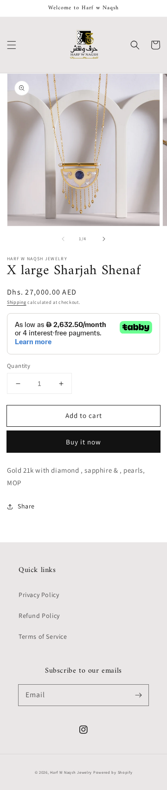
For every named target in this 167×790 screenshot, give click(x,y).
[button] (11, 45)
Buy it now (83, 441)
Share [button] (26, 506)
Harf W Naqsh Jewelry (71, 772)
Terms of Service (43, 636)
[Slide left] (63, 239)
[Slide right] (104, 239)
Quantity (18, 366)
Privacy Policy (39, 595)
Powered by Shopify (113, 772)
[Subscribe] (138, 695)
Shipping (16, 302)
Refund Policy (39, 615)
